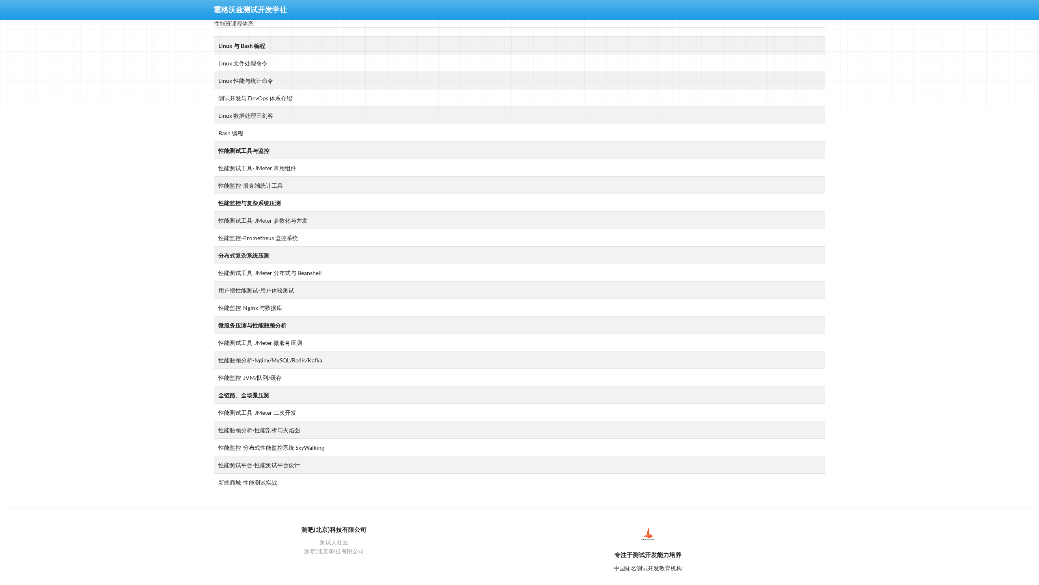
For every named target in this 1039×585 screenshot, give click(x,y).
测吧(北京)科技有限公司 (334, 551)
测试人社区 (334, 542)
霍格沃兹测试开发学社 (250, 9)
